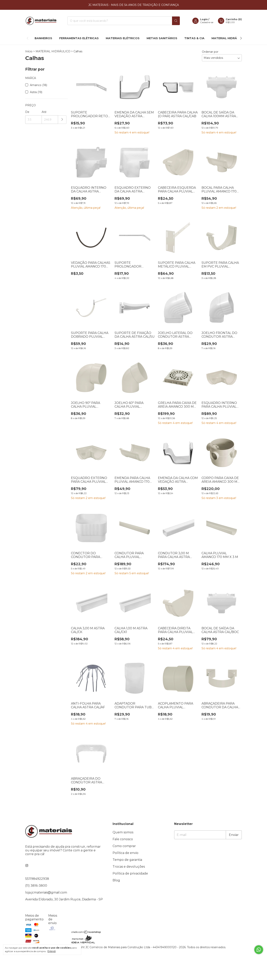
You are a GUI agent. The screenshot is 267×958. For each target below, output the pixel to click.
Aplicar (62, 119)
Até (44, 112)
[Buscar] (176, 20)
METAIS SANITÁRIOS (162, 38)
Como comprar (124, 846)
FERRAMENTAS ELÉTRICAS (79, 38)
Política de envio (125, 853)
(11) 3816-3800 (36, 885)
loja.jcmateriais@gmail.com (46, 892)
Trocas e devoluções (129, 866)
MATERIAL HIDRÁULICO (228, 38)
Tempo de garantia (127, 860)
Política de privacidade (130, 873)
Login (204, 19)
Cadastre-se (206, 22)
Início (28, 51)
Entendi (51, 951)
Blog (116, 880)
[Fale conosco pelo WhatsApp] (258, 949)
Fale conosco (123, 839)
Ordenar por (210, 52)
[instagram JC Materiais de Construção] (26, 865)
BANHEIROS (43, 38)
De (27, 112)
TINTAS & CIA (194, 38)
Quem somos (123, 832)
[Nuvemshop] (86, 932)
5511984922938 (37, 879)
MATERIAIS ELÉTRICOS (123, 38)
